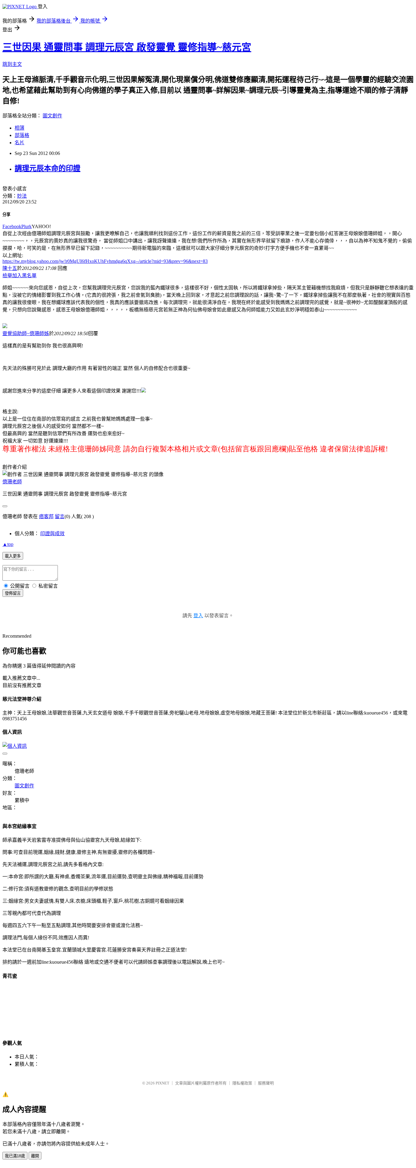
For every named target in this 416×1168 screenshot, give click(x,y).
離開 (35, 1156)
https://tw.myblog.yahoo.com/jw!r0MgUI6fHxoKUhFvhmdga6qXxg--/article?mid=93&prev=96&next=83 (105, 261)
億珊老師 (12, 481)
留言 (60, 516)
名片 (19, 142)
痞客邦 (46, 516)
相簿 (19, 128)
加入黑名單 (24, 275)
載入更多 (13, 556)
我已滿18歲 (15, 1156)
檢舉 (7, 275)
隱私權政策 (242, 1083)
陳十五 (9, 268)
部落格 (22, 135)
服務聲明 (266, 1083)
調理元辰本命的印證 (47, 168)
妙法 (22, 196)
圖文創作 (52, 115)
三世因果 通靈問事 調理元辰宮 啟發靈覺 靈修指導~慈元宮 (126, 47)
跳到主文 (12, 64)
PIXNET (162, 1083)
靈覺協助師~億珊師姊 (25, 333)
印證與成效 (52, 533)
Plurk (26, 226)
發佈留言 (13, 593)
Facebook (11, 226)
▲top (7, 544)
